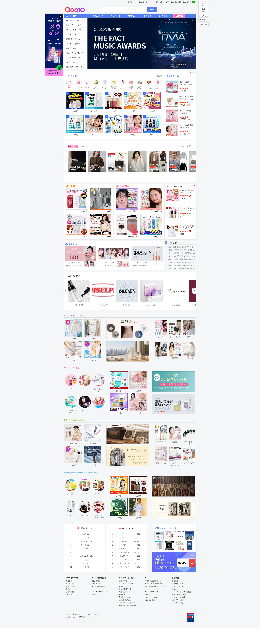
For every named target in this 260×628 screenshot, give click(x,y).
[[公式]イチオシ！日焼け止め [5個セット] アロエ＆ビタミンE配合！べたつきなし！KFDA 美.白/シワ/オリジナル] (76, 224)
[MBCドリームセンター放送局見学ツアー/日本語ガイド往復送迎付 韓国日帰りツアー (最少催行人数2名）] (189, 535)
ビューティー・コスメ (74, 25)
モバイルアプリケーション (155, 586)
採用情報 (175, 584)
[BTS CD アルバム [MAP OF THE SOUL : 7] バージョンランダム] (179, 535)
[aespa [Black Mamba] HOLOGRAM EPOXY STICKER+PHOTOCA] (169, 535)
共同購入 (73, 186)
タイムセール (172, 76)
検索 (152, 9)
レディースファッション (75, 20)
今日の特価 (124, 186)
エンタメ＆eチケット (168, 528)
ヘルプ (166, 2)
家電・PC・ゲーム (73, 39)
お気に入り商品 (151, 597)
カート (150, 2)
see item (163, 322)
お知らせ (172, 242)
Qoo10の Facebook (178, 597)
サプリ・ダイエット (73, 30)
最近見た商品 (150, 600)
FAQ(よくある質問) (126, 584)
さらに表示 (159, 76)
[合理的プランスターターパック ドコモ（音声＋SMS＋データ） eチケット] (189, 545)
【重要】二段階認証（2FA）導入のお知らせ (181, 265)
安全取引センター (125, 597)
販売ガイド (96, 584)
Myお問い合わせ (125, 581)
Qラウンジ (96, 595)
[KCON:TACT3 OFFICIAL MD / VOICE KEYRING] (159, 535)
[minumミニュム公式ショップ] (113, 253)
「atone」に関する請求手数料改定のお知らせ (181, 259)
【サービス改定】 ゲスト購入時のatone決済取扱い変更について (181, 253)
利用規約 (122, 586)
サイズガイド (204, 19)
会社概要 (175, 581)
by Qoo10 (84, 146)
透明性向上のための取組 (128, 605)
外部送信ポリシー (125, 592)
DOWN (206, 24)
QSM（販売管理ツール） (154, 581)
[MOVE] (179, 16)
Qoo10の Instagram (179, 603)
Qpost (159, 2)
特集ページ (73, 244)
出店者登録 (96, 581)
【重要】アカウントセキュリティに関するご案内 (181, 269)
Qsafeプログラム (125, 600)
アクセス (122, 594)
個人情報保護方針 (125, 589)
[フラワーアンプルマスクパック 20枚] (76, 199)
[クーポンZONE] (174, 562)
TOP (201, 25)
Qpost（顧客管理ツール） (154, 584)
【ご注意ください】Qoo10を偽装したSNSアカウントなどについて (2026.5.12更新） (181, 250)
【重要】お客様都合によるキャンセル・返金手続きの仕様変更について (181, 247)
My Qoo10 (140, 2)
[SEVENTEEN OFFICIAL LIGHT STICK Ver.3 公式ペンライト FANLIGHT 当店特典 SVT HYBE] (159, 545)
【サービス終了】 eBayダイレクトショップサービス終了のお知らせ (181, 256)
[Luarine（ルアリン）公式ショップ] (80, 253)
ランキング (71, 76)
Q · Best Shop (176, 186)
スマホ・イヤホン (73, 44)
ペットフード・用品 (73, 58)
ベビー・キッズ (72, 62)
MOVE (73, 146)
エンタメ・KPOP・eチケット (76, 67)
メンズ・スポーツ (73, 34)
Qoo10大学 (187, 2)
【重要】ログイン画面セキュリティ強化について (181, 262)
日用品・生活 (71, 48)
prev (66, 157)
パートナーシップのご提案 (181, 592)
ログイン (130, 2)
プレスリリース (177, 586)
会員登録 (69, 581)
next (194, 157)
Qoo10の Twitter (177, 600)
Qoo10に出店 (176, 2)
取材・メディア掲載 (179, 594)
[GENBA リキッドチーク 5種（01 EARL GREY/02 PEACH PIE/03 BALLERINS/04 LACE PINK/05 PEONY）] (151, 199)
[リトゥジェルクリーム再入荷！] (147, 253)
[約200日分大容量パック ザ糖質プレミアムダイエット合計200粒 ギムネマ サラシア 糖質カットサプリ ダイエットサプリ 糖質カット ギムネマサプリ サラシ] (101, 224)
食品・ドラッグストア (74, 53)
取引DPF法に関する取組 (127, 603)
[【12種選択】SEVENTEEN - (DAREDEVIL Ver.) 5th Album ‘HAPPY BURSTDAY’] (169, 545)
